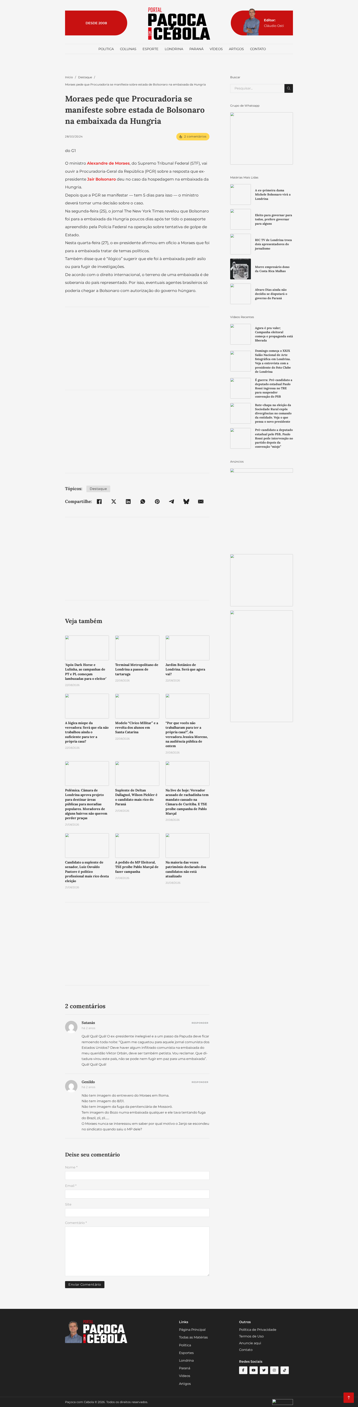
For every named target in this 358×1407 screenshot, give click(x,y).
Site (68, 1204)
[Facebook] (99, 501)
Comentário (76, 1223)
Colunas (128, 49)
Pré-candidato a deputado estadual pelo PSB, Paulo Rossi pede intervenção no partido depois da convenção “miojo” (274, 438)
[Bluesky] (186, 501)
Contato (258, 49)
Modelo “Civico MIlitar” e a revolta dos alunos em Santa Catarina (136, 727)
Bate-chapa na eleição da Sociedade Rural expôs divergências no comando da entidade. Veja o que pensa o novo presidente (273, 413)
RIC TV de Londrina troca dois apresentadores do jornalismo (273, 244)
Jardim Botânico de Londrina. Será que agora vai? (185, 669)
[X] (114, 501)
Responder (200, 1022)
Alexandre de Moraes (108, 163)
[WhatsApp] (143, 501)
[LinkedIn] (128, 501)
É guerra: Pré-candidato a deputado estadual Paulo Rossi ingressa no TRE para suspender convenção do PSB (273, 388)
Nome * (71, 1167)
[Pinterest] (157, 501)
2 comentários (195, 136)
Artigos (236, 49)
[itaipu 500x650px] (261, 509)
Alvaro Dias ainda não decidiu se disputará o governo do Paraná (271, 294)
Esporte (150, 49)
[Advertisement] (137, 348)
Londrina (174, 49)
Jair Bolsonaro (101, 179)
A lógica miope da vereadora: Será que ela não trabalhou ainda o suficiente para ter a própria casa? (87, 732)
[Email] (201, 501)
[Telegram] (172, 501)
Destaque (85, 77)
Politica (106, 49)
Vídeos (216, 49)
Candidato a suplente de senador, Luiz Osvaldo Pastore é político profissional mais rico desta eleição (87, 871)
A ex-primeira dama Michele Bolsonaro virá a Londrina (273, 194)
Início (69, 77)
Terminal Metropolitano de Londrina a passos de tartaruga (136, 669)
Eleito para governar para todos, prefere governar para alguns (273, 219)
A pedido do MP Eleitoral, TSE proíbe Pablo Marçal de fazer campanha (136, 867)
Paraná (196, 49)
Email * (70, 1186)
